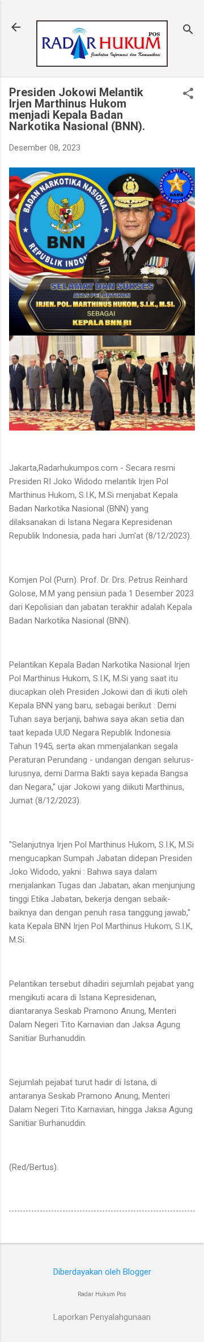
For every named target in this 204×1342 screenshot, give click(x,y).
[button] (188, 94)
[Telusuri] (188, 31)
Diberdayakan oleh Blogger (102, 1272)
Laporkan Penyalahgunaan (102, 1317)
